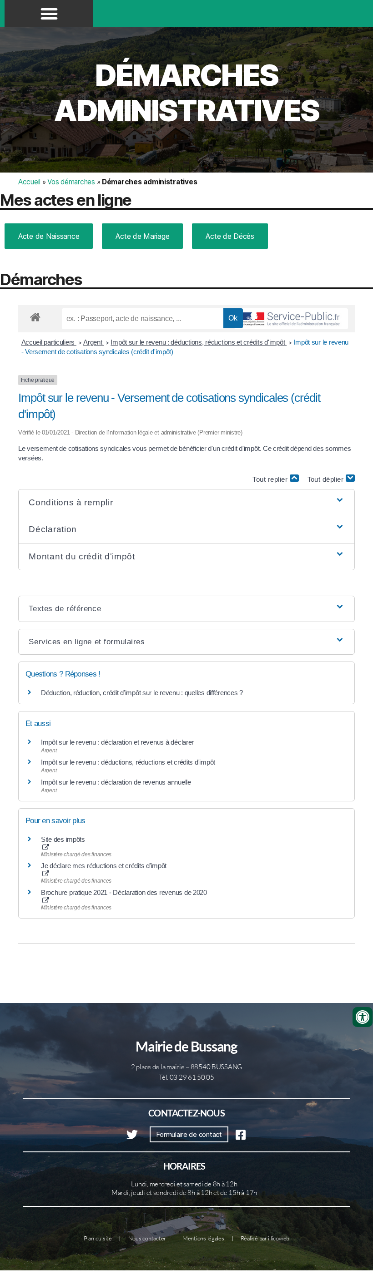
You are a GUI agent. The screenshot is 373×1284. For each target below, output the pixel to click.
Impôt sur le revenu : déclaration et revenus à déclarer (117, 742)
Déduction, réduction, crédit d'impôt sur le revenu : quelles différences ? (142, 692)
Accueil (29, 182)
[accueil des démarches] (35, 315)
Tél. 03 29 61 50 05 (186, 1077)
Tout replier (271, 479)
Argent (93, 342)
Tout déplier (326, 479)
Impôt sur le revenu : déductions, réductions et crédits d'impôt (199, 342)
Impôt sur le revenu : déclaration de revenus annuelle (116, 782)
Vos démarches (71, 182)
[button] (49, 13)
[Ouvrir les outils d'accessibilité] (363, 1017)
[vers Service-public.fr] (291, 318)
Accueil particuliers (48, 342)
